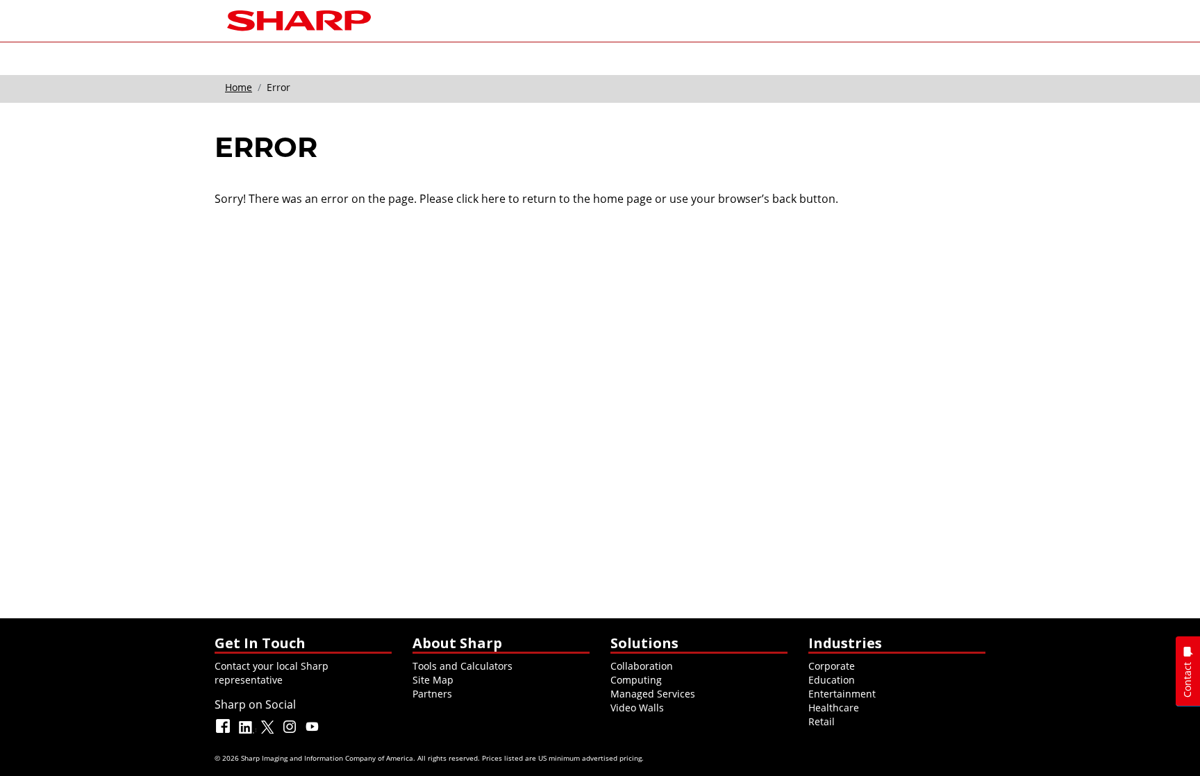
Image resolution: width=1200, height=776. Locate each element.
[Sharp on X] (268, 732)
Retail (821, 721)
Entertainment (842, 693)
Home (238, 87)
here (493, 198)
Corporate (831, 665)
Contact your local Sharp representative (271, 672)
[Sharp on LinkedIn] (246, 732)
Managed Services (652, 693)
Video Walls (637, 707)
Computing (636, 679)
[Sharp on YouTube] (313, 732)
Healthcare (833, 707)
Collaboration (641, 665)
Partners (432, 693)
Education (831, 679)
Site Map (432, 679)
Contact (1187, 679)
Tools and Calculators (462, 665)
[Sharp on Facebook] (224, 732)
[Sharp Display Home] (299, 19)
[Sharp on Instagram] (291, 732)
